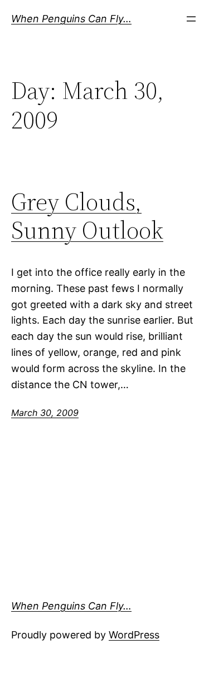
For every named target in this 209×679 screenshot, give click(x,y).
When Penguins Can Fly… (71, 18)
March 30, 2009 (45, 412)
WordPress (134, 635)
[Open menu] (191, 19)
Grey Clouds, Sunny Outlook (87, 216)
